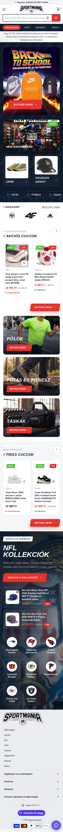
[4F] (31, 215)
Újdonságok (9, 730)
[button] (58, 9)
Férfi (6, 745)
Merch (7, 766)
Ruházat (41, 27)
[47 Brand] (12, 215)
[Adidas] (50, 215)
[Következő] (56, 231)
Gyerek (7, 750)
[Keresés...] (56, 17)
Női (5, 740)
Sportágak (11, 27)
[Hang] (47, 17)
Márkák (7, 761)
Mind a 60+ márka (51, 207)
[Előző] (49, 231)
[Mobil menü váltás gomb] (4, 9)
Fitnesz (36, 195)
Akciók (7, 735)
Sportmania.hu (35, 820)
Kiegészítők (9, 755)
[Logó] (31, 9)
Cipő (26, 27)
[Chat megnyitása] (56, 825)
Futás (15, 195)
